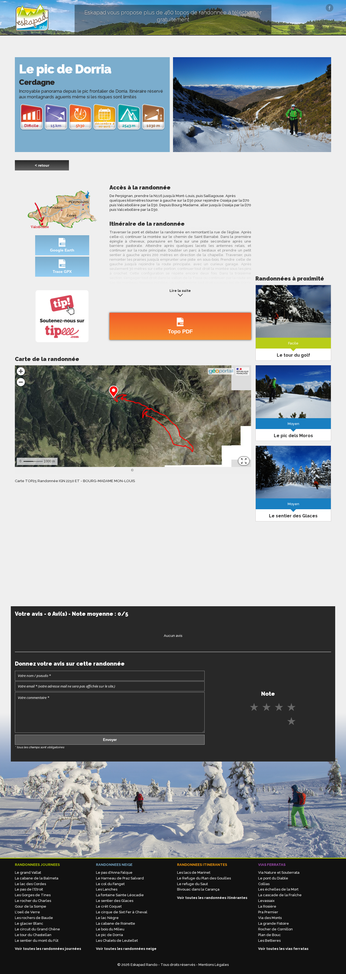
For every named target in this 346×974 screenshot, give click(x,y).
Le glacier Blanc (29, 923)
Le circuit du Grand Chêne (37, 929)
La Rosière (267, 906)
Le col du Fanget (110, 884)
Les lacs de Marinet (193, 872)
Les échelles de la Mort (278, 889)
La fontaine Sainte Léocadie (120, 895)
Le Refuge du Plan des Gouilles (204, 878)
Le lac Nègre (107, 918)
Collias (264, 884)
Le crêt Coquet (109, 906)
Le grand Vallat (28, 872)
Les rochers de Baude (34, 918)
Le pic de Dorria (109, 935)
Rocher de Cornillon (275, 929)
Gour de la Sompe (30, 906)
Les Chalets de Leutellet (117, 940)
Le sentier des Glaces (114, 901)
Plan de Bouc (269, 935)
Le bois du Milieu (110, 929)
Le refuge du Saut (192, 884)
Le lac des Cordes (30, 884)
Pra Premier (268, 912)
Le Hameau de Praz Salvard (120, 878)
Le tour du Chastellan (33, 935)
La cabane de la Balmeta (36, 878)
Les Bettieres (269, 940)
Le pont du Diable (273, 878)
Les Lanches (106, 889)
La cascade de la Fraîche (280, 895)
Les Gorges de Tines (33, 895)
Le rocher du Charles (33, 901)
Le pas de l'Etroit (29, 889)
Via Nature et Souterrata (279, 872)
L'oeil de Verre (27, 912)
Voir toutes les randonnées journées (48, 949)
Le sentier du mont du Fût (36, 940)
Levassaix (266, 901)
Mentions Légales (213, 965)
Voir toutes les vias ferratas (283, 949)
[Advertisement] (293, 222)
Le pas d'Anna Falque (114, 872)
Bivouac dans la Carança (198, 889)
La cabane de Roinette (115, 923)
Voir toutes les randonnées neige (126, 949)
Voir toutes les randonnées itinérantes (212, 898)
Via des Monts (270, 918)
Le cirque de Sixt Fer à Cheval (121, 912)
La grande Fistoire (273, 923)
